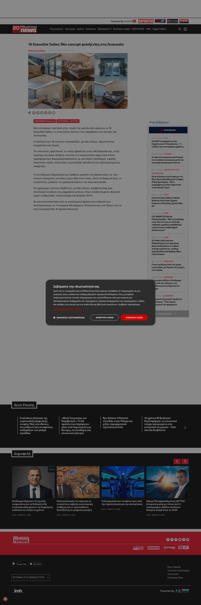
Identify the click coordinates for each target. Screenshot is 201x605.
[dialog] (100, 302)
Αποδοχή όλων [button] (134, 317)
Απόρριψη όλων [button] (104, 317)
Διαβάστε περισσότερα (129, 304)
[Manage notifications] (5, 599)
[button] (100, 309)
